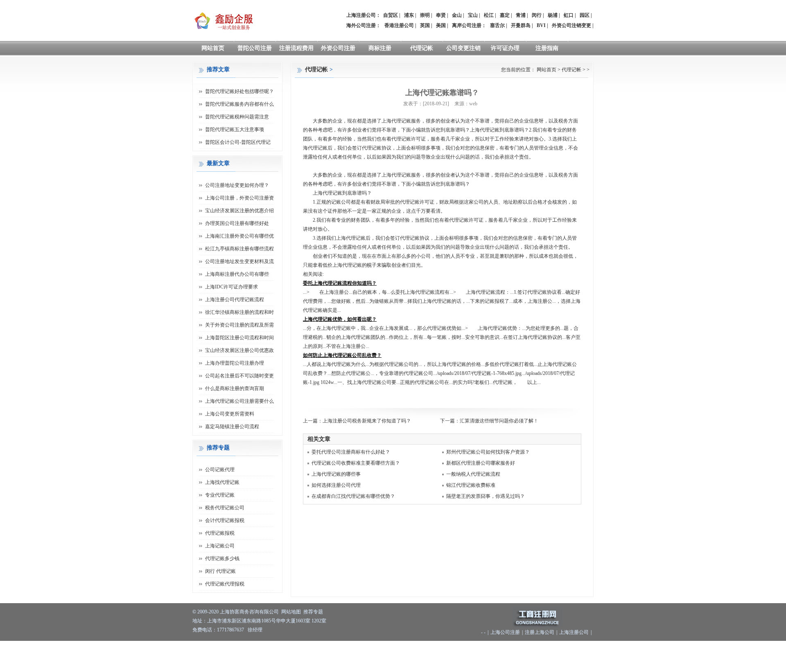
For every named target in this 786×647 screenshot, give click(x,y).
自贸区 (390, 15)
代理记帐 (421, 48)
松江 (489, 15)
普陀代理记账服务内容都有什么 (239, 104)
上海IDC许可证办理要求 (231, 287)
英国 (425, 25)
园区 (585, 15)
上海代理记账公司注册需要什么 (239, 401)
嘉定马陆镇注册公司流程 (232, 426)
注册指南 (546, 48)
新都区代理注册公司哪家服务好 (480, 463)
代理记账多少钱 (222, 558)
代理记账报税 (220, 533)
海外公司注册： (363, 25)
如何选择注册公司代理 (336, 485)
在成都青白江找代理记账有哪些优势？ (353, 496)
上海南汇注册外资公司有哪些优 (239, 236)
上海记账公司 (220, 546)
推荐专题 (313, 612)
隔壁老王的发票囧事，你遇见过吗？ (485, 496)
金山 (457, 15)
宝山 (473, 15)
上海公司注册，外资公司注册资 (239, 198)
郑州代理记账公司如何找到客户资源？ (488, 452)
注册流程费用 (296, 48)
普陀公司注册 (254, 48)
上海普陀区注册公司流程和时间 (239, 338)
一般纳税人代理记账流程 (473, 474)
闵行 (537, 15)
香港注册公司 (399, 25)
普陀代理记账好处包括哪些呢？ (239, 91)
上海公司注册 (505, 632)
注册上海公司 (539, 632)
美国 (441, 25)
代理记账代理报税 (224, 584)
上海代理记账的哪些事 (336, 474)
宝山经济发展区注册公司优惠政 (239, 350)
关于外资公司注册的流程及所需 (239, 325)
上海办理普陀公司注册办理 (234, 363)
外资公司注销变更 (571, 25)
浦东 (409, 15)
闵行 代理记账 (220, 571)
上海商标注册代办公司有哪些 (237, 274)
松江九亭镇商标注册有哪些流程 (239, 249)
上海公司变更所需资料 (229, 414)
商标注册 (379, 48)
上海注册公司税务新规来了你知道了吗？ (367, 421)
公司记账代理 (220, 469)
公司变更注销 (463, 48)
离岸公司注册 (466, 25)
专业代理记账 (220, 495)
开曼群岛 (521, 25)
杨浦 (553, 15)
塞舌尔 (497, 25)
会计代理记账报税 (224, 520)
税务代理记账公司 (224, 508)
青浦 (521, 15)
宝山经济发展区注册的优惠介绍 (239, 210)
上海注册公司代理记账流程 (234, 299)
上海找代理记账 (222, 482)
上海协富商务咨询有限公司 (249, 612)
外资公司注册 (338, 48)
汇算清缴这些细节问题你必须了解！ (499, 421)
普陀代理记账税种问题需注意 (237, 117)
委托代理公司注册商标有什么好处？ (351, 452)
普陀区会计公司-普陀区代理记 (238, 142)
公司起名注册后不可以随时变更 (239, 376)
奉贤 (441, 15)
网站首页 (212, 48)
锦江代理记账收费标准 (470, 485)
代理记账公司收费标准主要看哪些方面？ (356, 463)
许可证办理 (505, 48)
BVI (541, 25)
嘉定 (505, 15)
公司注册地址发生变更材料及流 (239, 261)
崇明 (425, 15)
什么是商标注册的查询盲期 (234, 388)
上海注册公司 (574, 632)
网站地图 (291, 612)
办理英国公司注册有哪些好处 (237, 223)
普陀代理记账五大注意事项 (234, 129)
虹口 (569, 15)
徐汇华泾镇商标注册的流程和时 (239, 312)
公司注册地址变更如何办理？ (237, 185)
